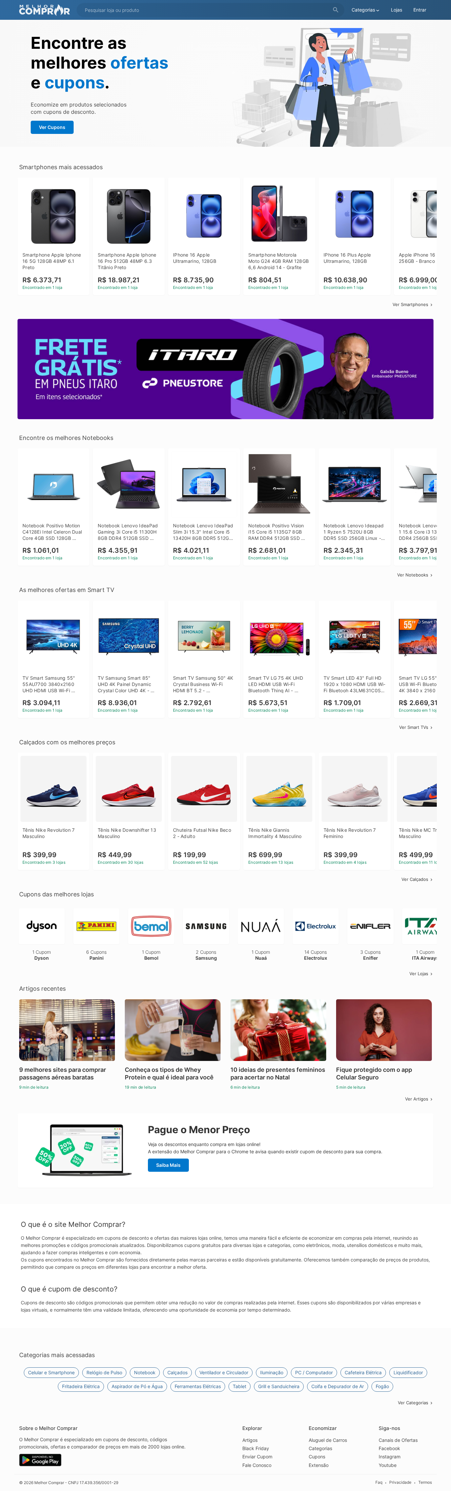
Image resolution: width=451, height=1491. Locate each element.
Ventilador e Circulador (223, 1372)
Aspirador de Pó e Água (137, 1386)
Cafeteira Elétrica (363, 1372)
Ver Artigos (416, 1099)
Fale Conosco (256, 1465)
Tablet (239, 1386)
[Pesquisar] (335, 10)
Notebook (145, 1372)
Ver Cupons (52, 127)
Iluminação (271, 1372)
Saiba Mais (168, 1165)
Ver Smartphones (410, 304)
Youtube (388, 1465)
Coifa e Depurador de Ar (337, 1386)
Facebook (389, 1448)
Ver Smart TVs (413, 727)
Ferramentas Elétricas (198, 1386)
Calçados (177, 1372)
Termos (425, 1482)
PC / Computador (314, 1372)
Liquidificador (408, 1372)
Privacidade (400, 1482)
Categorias (320, 1448)
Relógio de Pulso (104, 1372)
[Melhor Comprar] (46, 10)
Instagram (389, 1456)
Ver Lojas (418, 973)
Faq (378, 1482)
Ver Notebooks (412, 574)
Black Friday (255, 1448)
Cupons (317, 1456)
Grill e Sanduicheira (278, 1386)
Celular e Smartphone (51, 1372)
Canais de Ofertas (398, 1440)
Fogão (382, 1386)
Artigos (250, 1440)
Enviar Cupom (257, 1456)
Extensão (319, 1465)
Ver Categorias (413, 1402)
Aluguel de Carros (328, 1440)
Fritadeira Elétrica (81, 1386)
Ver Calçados (414, 879)
